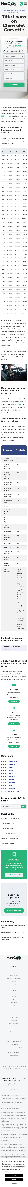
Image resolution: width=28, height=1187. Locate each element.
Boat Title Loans (14, 1026)
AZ (10, 1064)
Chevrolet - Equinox (8, 788)
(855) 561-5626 (15, 910)
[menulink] (25, 3)
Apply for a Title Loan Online (10, 818)
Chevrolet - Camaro (8, 776)
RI (14, 1068)
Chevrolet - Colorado (8, 782)
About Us (14, 969)
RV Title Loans (14, 1020)
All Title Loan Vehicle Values (10, 791)
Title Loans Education (8, 844)
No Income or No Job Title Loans (14, 1050)
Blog (14, 1005)
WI (4, 1070)
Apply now (14, 746)
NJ (2, 1068)
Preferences (14, 1183)
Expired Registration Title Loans (14, 1052)
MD (9, 1066)
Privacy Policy (8, 1084)
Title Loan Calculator (14, 1044)
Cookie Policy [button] (15, 1167)
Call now (14, 724)
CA (12, 1064)
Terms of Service (18, 1084)
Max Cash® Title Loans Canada (14, 978)
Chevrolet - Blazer (7, 770)
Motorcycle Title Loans (14, 1023)
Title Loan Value (11, 10)
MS (17, 1066)
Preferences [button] (5, 1171)
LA (7, 1066)
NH (25, 1066)
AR (8, 1064)
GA (20, 1064)
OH (8, 1068)
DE (16, 1064)
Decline (14, 1179)
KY (5, 1066)
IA (22, 1064)
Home (5, 10)
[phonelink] (21, 4)
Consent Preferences (14, 1086)
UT (21, 1068)
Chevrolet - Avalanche (8, 764)
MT (19, 1066)
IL (25, 1064)
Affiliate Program (14, 1055)
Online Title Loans (14, 1017)
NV (6, 1068)
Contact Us (14, 981)
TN (18, 1068)
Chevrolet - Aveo (7, 767)
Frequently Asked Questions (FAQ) (14, 1047)
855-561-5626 (6, 116)
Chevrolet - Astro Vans (9, 761)
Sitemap (14, 984)
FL (18, 1064)
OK (10, 1068)
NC (21, 1066)
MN (13, 1066)
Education (14, 996)
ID (23, 1064)
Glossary (14, 1008)
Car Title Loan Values (8, 833)
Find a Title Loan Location (9, 839)
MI (11, 1066)
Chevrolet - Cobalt (7, 779)
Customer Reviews (14, 972)
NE (23, 1066)
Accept (14, 1175)
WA (2, 1070)
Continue (14, 85)
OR (12, 1068)
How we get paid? (14, 975)
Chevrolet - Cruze (7, 785)
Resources (14, 993)
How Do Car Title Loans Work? (14, 1041)
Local (14, 999)
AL (6, 1064)
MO (15, 1066)
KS (3, 1066)
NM (4, 1068)
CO (14, 1064)
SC (16, 1068)
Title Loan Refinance (7, 823)
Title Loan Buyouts (7, 828)
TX (19, 1068)
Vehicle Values (14, 1002)
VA (23, 1068)
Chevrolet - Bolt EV (7, 773)
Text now (14, 701)
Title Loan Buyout (14, 1031)
